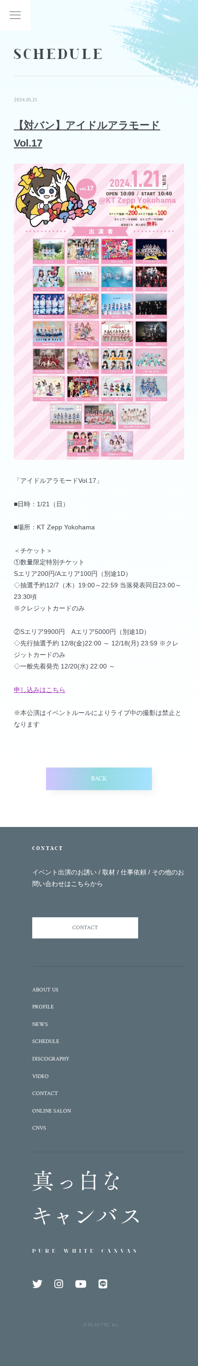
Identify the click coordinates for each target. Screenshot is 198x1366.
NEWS (40, 1024)
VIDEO (40, 1076)
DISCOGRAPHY (51, 1058)
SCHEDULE (45, 1041)
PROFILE (43, 1006)
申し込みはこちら (39, 689)
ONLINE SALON (51, 1111)
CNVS (39, 1128)
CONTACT (85, 927)
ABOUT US (45, 989)
